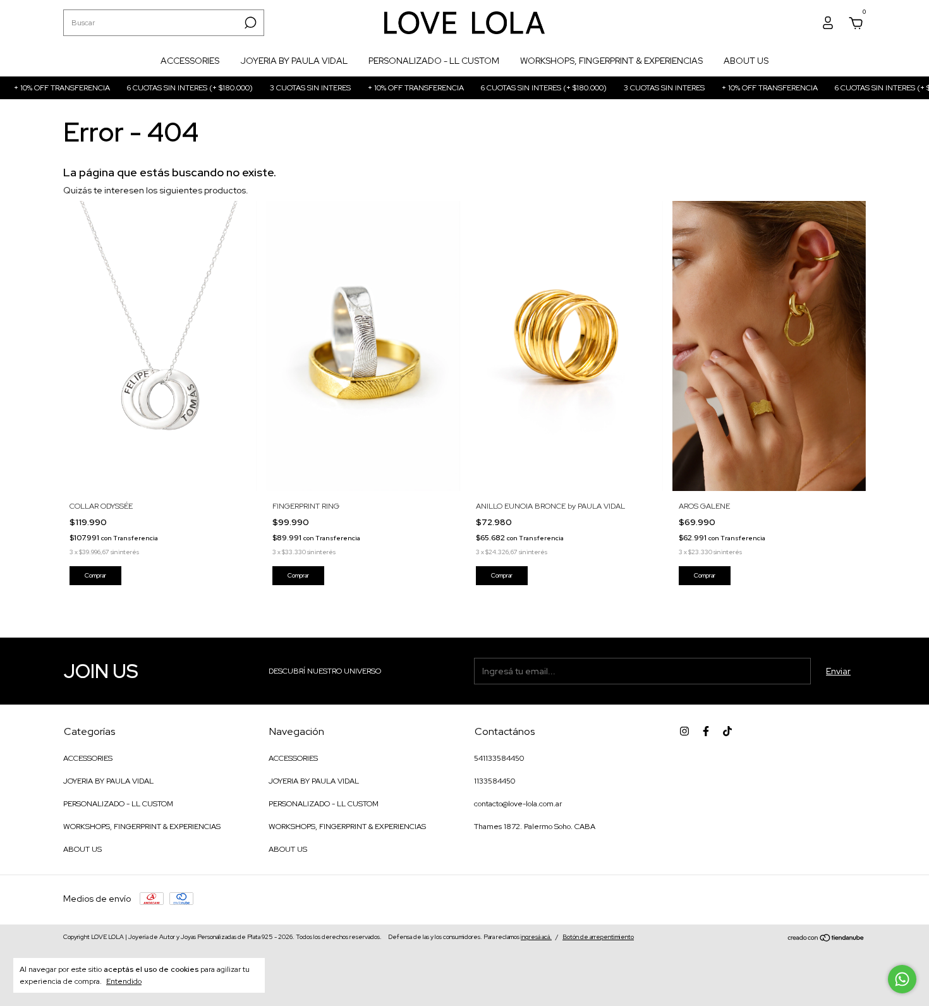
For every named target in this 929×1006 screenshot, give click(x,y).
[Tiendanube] (826, 938)
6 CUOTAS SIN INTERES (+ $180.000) (162, 88)
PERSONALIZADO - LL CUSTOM (433, 60)
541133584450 (499, 758)
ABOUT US (746, 60)
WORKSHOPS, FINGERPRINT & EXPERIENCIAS (611, 60)
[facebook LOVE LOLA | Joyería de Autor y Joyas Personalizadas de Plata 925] (706, 731)
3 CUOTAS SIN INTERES (282, 88)
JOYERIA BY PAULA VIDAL (294, 60)
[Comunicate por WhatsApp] (902, 979)
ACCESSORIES (190, 60)
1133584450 (494, 781)
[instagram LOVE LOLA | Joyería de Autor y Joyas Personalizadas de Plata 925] (684, 731)
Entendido (124, 981)
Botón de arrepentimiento (598, 937)
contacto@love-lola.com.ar (518, 804)
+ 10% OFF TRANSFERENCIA (388, 88)
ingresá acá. (536, 937)
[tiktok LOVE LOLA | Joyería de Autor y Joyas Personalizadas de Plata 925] (727, 731)
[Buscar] (249, 22)
